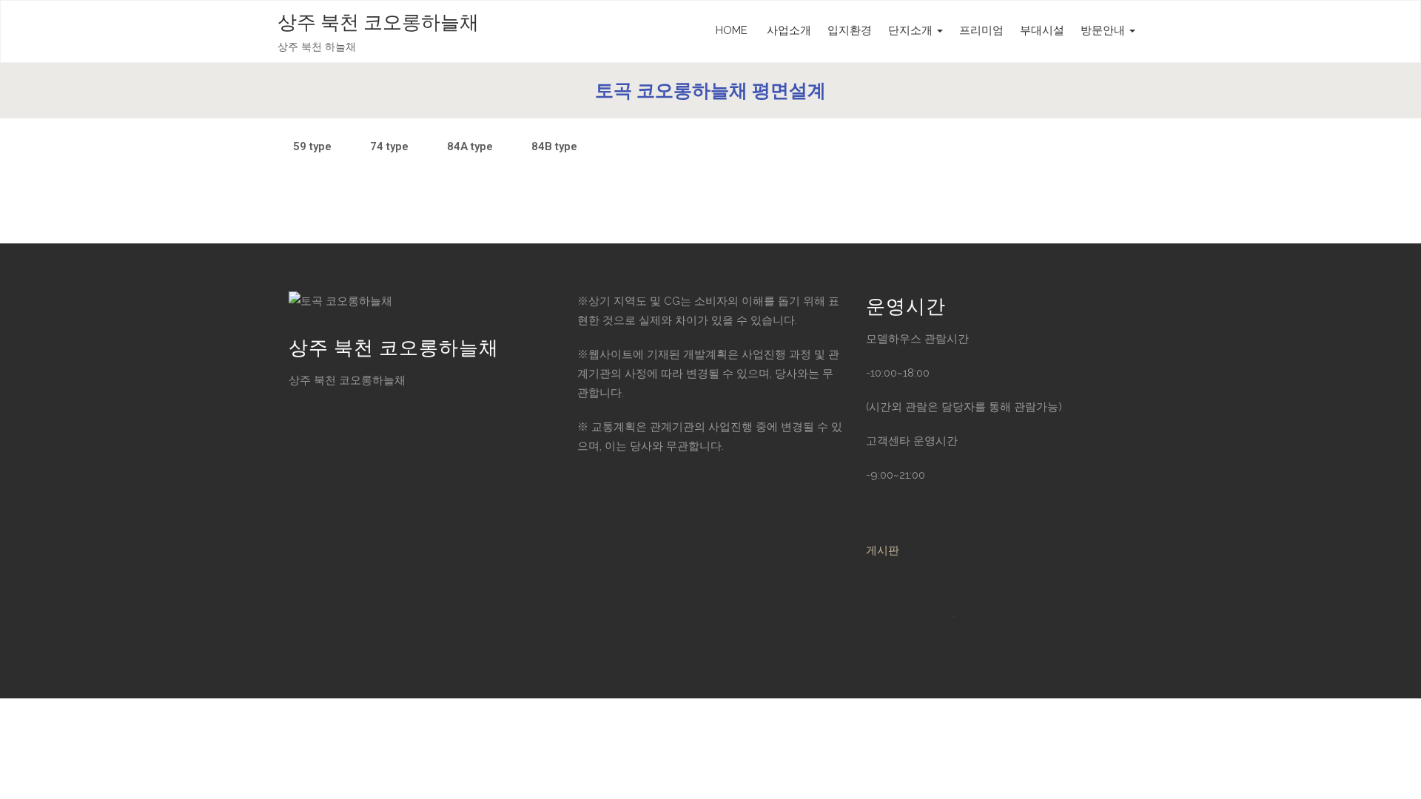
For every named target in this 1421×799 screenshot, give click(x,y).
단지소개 (911, 30)
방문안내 (1104, 30)
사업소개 (787, 30)
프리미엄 (981, 30)
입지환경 (849, 30)
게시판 (882, 550)
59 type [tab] (312, 146)
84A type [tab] (470, 146)
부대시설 (1042, 30)
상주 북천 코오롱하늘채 (378, 22)
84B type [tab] (554, 146)
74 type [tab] (389, 146)
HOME (732, 30)
